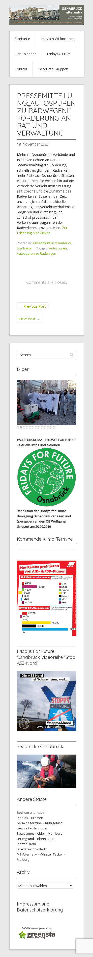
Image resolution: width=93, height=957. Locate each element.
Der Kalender (25, 53)
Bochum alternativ (30, 812)
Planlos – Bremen (30, 817)
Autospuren (58, 248)
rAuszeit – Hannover (32, 828)
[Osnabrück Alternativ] (46, 23)
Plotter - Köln (26, 844)
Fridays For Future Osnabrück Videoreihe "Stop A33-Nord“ (46, 657)
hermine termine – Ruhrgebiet (39, 823)
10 (45, 427)
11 (48, 427)
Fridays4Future (59, 53)
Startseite (22, 38)
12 (51, 427)
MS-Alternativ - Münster (34, 854)
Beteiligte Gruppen (53, 69)
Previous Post (32, 306)
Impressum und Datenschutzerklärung (40, 907)
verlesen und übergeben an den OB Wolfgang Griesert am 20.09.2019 (44, 521)
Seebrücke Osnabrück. (40, 746)
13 (54, 427)
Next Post (29, 319)
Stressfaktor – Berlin (32, 849)
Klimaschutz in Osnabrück (51, 243)
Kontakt (21, 69)
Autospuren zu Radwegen (36, 253)
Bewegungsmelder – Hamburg (39, 833)
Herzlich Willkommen (58, 38)
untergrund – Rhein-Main (35, 838)
